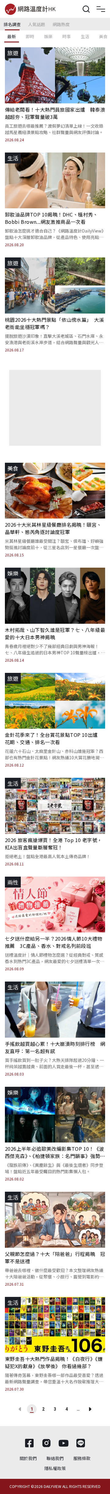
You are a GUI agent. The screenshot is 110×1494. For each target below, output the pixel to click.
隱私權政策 (55, 1468)
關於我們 (28, 1458)
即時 (30, 36)
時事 (66, 36)
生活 (85, 36)
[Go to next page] (90, 1409)
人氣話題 (36, 24)
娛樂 (48, 36)
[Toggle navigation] (101, 9)
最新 (11, 36)
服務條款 (81, 1458)
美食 (103, 36)
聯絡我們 (55, 1458)
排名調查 (12, 24)
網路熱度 (61, 24)
